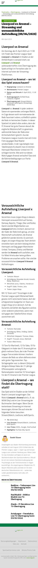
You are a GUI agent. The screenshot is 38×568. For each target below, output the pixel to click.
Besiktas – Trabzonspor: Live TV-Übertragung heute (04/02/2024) (23, 487)
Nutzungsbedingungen (8, 541)
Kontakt (24, 544)
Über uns (16, 544)
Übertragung (15, 12)
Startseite (5, 12)
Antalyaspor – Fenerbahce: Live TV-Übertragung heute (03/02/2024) (22, 516)
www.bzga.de (30, 558)
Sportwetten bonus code (11, 550)
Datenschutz (32, 541)
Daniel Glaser (15, 437)
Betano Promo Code (28, 550)
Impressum (22, 541)
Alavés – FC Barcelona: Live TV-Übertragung (22, 505)
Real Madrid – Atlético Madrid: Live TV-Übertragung (20, 497)
